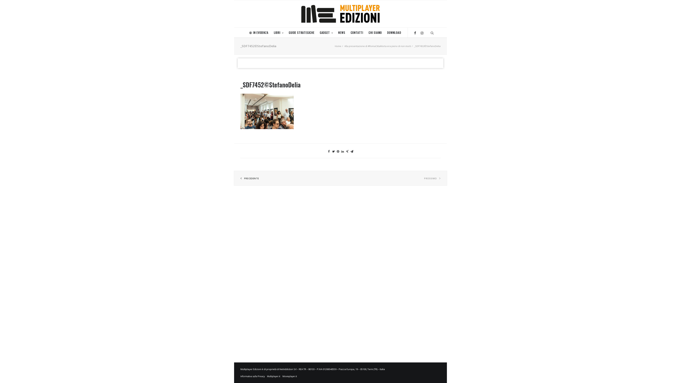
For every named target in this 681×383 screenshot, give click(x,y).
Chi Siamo (375, 32)
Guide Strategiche (301, 32)
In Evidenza (260, 32)
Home (338, 46)
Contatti (357, 32)
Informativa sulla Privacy (252, 376)
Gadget (325, 32)
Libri (277, 32)
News (341, 32)
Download (394, 32)
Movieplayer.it (290, 376)
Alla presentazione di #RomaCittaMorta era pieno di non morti (377, 46)
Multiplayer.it (273, 376)
